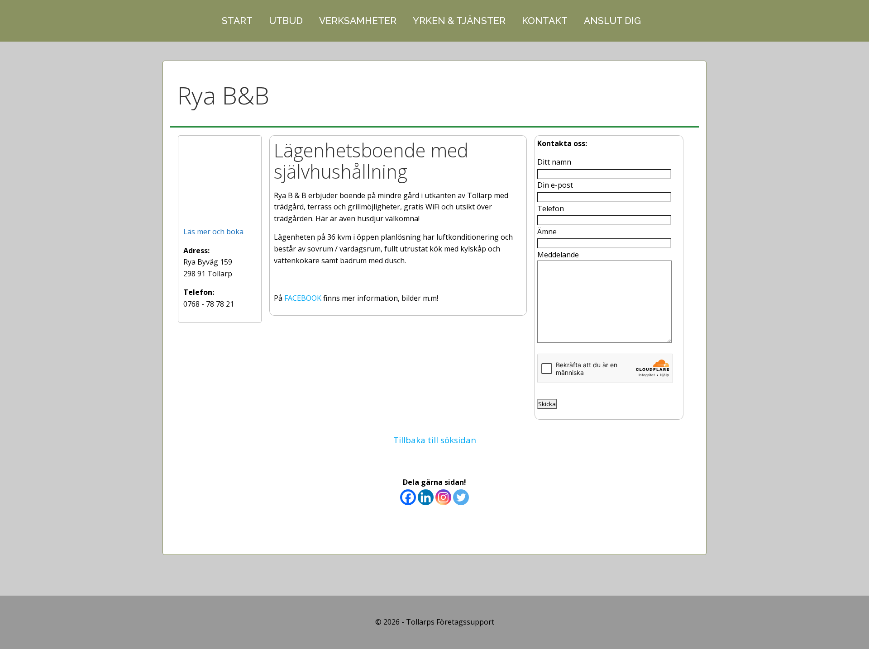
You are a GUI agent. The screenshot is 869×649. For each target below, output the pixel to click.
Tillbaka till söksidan (434, 439)
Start (237, 20)
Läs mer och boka (213, 232)
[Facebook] (408, 497)
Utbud (286, 20)
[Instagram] (443, 497)
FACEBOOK (302, 298)
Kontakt (545, 20)
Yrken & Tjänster (459, 20)
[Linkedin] (426, 497)
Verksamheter (357, 20)
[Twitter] (461, 497)
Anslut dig (612, 20)
